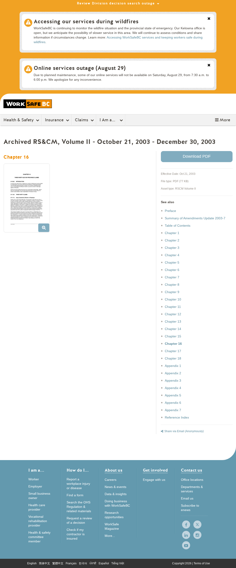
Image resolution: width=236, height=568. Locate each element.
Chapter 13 (173, 321)
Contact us (191, 470)
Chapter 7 (172, 277)
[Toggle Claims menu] (92, 120)
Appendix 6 (173, 402)
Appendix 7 (173, 410)
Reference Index (177, 417)
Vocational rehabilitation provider (37, 521)
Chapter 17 (173, 351)
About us (113, 470)
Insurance (54, 120)
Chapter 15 (173, 336)
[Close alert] (209, 18)
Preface (170, 211)
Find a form (75, 495)
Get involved (155, 470)
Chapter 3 (172, 248)
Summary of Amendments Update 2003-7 (195, 218)
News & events (115, 487)
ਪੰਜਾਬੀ (92, 563)
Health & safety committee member (39, 537)
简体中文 (44, 563)
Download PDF (197, 156)
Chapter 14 (173, 329)
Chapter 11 (173, 307)
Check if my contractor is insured (76, 534)
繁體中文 (57, 563)
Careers (110, 480)
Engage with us (154, 480)
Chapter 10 (173, 299)
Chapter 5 (172, 262)
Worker (33, 479)
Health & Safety (18, 120)
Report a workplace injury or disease (78, 483)
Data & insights (116, 494)
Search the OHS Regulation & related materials (79, 506)
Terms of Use (202, 563)
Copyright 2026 (182, 563)
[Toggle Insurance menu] (68, 120)
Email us (187, 498)
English (32, 563)
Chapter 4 (172, 255)
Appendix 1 (173, 366)
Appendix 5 (173, 395)
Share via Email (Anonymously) (184, 431)
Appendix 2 (173, 373)
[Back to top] (227, 560)
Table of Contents (177, 225)
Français (71, 563)
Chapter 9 (172, 292)
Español (104, 563)
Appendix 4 (173, 388)
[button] (222, 119)
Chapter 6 (172, 270)
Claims (81, 120)
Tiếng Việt (117, 563)
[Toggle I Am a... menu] (121, 120)
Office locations (192, 480)
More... (110, 536)
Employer (35, 486)
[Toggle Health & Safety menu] (38, 120)
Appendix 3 (173, 380)
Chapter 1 (172, 233)
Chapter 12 (173, 314)
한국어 (83, 563)
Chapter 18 (173, 358)
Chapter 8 (172, 284)
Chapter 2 (172, 240)
